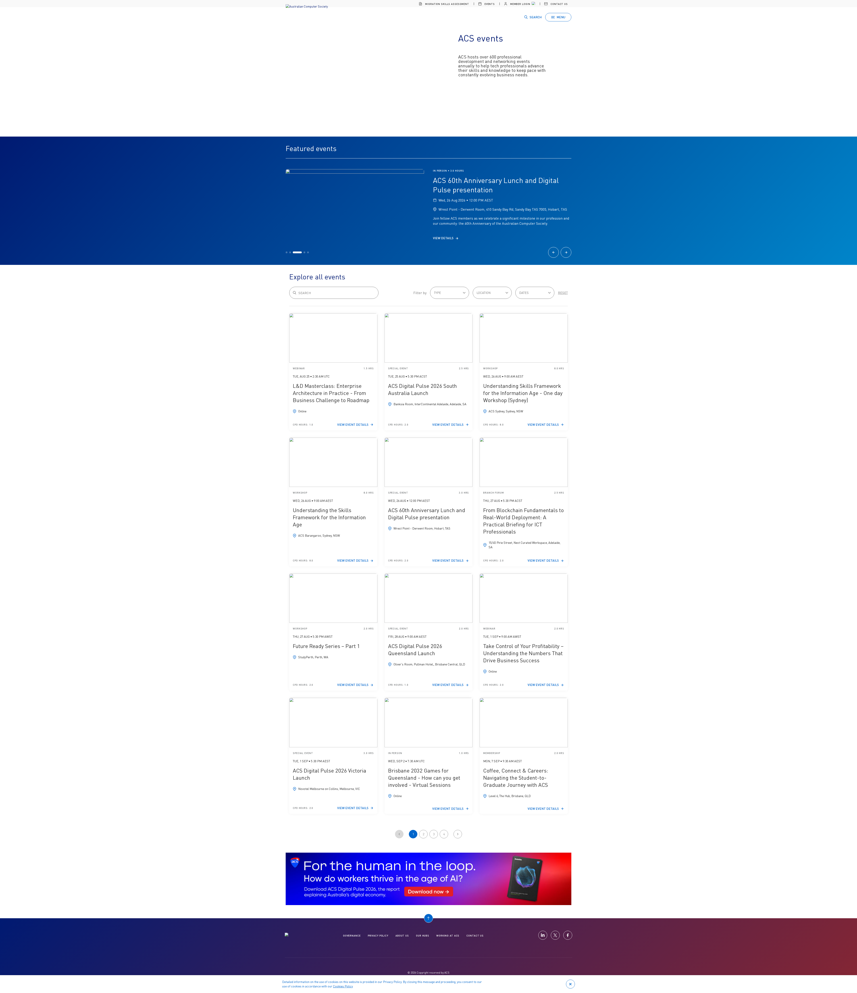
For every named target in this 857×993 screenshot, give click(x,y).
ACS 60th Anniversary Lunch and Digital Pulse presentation (426, 513)
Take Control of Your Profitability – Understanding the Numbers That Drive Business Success (523, 653)
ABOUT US (402, 935)
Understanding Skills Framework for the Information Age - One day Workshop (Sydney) (523, 392)
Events (489, 3)
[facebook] (567, 935)
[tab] (286, 252)
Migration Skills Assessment (446, 3)
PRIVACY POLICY (378, 935)
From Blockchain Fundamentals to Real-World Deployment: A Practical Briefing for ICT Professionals (523, 521)
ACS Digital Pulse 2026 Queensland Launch (415, 649)
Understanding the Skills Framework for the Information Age (329, 517)
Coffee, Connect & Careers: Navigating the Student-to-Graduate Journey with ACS (515, 777)
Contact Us (559, 3)
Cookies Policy (343, 986)
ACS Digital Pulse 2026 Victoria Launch (329, 774)
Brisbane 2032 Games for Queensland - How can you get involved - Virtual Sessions (424, 777)
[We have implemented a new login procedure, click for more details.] (533, 4)
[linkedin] (542, 935)
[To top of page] (428, 918)
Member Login (519, 3)
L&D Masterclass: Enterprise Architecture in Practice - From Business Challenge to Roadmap (331, 392)
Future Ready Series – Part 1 (326, 646)
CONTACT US (475, 935)
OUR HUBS (422, 935)
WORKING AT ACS (447, 935)
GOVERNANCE (352, 935)
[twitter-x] (555, 935)
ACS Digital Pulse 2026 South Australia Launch (422, 389)
